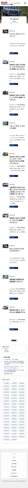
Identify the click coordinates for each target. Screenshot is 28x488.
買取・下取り (14, 466)
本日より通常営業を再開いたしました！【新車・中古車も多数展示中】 (13, 370)
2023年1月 (6, 424)
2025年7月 (6, 395)
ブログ (14, 457)
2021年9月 (14, 439)
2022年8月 (21, 427)
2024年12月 (14, 401)
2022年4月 (6, 433)
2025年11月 (6, 392)
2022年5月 (21, 430)
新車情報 (14, 460)
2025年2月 (21, 398)
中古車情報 (14, 463)
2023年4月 (6, 421)
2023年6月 (14, 418)
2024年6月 (14, 407)
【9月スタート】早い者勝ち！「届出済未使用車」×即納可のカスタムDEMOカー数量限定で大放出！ (14, 363)
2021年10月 (6, 439)
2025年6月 (14, 395)
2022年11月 (21, 424)
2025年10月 (14, 392)
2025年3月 (14, 398)
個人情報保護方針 (14, 476)
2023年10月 (6, 415)
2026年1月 (14, 389)
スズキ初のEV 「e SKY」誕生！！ (11, 359)
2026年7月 (14, 383)
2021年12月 (14, 436)
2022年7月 (6, 430)
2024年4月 (6, 410)
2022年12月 (14, 424)
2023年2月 (21, 421)
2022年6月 (14, 430)
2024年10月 (6, 404)
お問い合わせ (14, 473)
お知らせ (6, 349)
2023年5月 (21, 418)
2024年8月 (21, 404)
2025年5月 (21, 395)
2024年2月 (21, 410)
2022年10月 (6, 427)
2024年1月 (6, 412)
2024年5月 (21, 407)
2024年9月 (14, 404)
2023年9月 (14, 415)
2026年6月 (21, 383)
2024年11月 (21, 401)
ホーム (11, 22)
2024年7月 (6, 407)
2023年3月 (14, 421)
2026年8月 (6, 383)
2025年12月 (21, 389)
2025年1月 (6, 401)
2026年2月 (6, 389)
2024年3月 (14, 410)
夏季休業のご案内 (8, 373)
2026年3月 (21, 386)
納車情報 (6, 351)
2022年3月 (14, 433)
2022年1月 (6, 436)
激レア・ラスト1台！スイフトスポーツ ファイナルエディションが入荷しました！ (14, 367)
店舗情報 (14, 470)
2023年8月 (21, 415)
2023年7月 (6, 418)
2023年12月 (14, 412)
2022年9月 (14, 427)
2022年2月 (21, 433)
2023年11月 (21, 412)
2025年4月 (6, 398)
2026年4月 (14, 386)
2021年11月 (21, 436)
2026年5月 (6, 386)
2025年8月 (21, 392)
